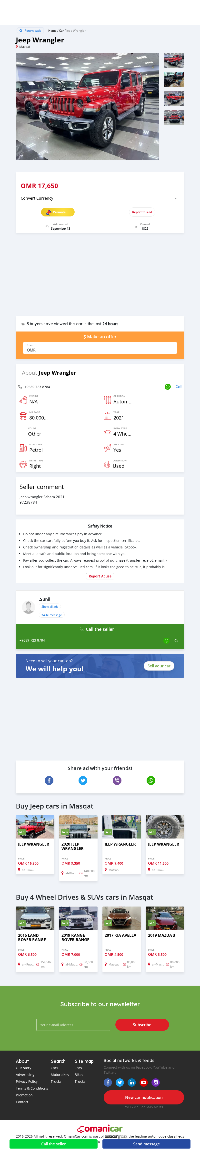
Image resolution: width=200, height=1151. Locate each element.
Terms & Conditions (32, 1088)
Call (179, 386)
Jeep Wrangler (76, 30)
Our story (23, 1067)
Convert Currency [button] (37, 198)
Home (52, 30)
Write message (51, 615)
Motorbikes (60, 1074)
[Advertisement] (100, 277)
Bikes (79, 1074)
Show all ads (49, 606)
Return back (32, 30)
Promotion (24, 1095)
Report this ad (142, 212)
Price (30, 345)
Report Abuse (100, 576)
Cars (54, 1067)
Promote (59, 212)
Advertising (25, 1074)
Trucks (56, 1081)
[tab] (100, 198)
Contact (22, 1102)
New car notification (144, 1097)
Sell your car (159, 666)
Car (61, 30)
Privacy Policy (27, 1081)
